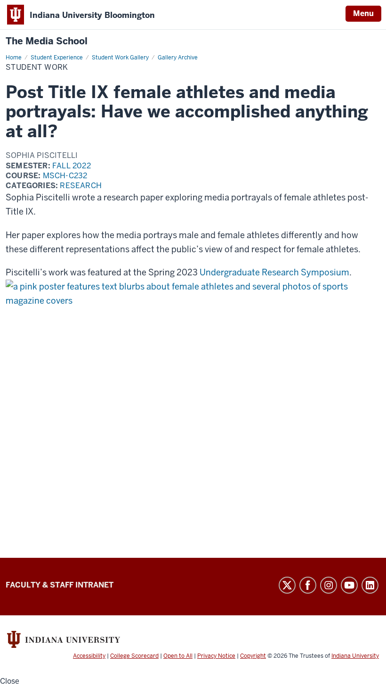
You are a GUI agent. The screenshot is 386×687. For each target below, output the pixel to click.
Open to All (178, 656)
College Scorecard (134, 656)
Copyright (253, 656)
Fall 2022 (71, 166)
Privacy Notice (216, 656)
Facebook (307, 585)
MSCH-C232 (65, 176)
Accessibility (89, 656)
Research (81, 185)
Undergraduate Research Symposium (274, 272)
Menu (363, 13)
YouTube (349, 585)
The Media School (47, 41)
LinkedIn (370, 585)
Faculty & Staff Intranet (59, 585)
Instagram (328, 585)
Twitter (287, 585)
